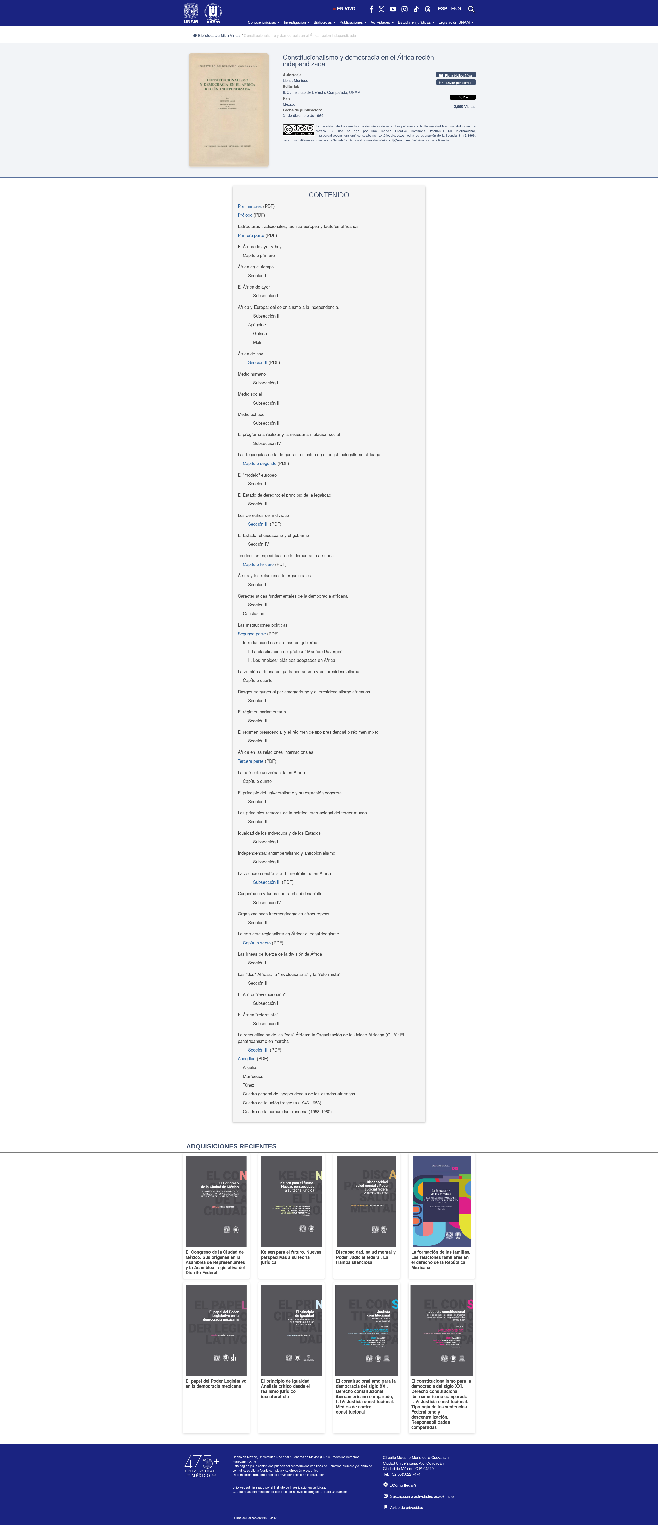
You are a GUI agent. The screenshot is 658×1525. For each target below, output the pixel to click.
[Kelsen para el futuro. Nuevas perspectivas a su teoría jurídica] (291, 1216)
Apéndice (246, 1058)
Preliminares (250, 206)
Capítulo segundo (259, 463)
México (289, 104)
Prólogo (245, 214)
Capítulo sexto (257, 942)
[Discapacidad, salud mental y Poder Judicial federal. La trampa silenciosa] (366, 1216)
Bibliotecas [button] (323, 22)
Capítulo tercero (258, 564)
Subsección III (267, 882)
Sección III (258, 523)
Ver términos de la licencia (430, 140)
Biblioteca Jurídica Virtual (218, 35)
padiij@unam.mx (336, 1491)
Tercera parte (250, 761)
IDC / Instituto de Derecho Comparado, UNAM (322, 92)
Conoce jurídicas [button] (262, 22)
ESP (442, 8)
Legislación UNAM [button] (454, 22)
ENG (456, 8)
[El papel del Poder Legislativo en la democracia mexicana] (216, 1358)
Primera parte (251, 235)
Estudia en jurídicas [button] (415, 22)
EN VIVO (346, 8)
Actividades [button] (381, 22)
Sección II (257, 362)
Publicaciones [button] (352, 22)
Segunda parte (252, 633)
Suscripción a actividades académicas (422, 1496)
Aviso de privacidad (406, 1507)
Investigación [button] (295, 22)
